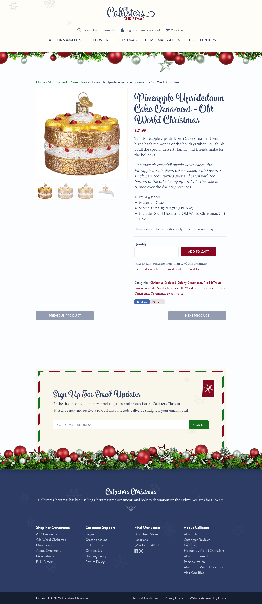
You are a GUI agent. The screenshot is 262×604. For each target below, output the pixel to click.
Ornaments (158, 293)
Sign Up (199, 424)
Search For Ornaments (99, 30)
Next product (197, 315)
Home (40, 82)
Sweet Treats (80, 82)
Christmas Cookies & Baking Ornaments (176, 282)
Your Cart (178, 30)
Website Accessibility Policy (208, 598)
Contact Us (93, 550)
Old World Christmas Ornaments (51, 542)
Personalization (163, 40)
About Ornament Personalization (48, 553)
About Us (191, 534)
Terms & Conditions (145, 598)
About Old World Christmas (203, 567)
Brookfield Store (146, 534)
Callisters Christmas (75, 598)
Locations (141, 539)
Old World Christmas (113, 40)
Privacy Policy (174, 598)
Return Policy (95, 561)
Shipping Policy (96, 556)
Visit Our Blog (194, 572)
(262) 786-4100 (146, 545)
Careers (189, 545)
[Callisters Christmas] (131, 13)
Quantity (140, 244)
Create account (149, 30)
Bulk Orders (202, 40)
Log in (130, 30)
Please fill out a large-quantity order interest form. (168, 269)
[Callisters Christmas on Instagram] (141, 550)
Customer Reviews (197, 539)
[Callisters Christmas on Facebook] (136, 550)
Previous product (65, 315)
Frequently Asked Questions (204, 550)
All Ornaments (65, 40)
